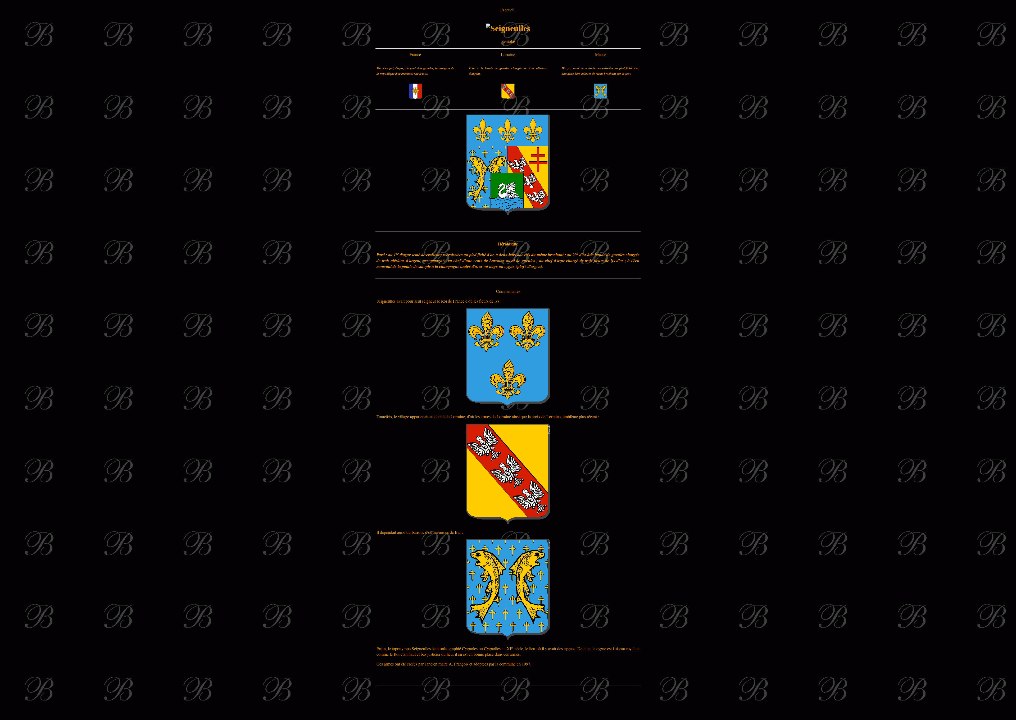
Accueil (507, 10)
